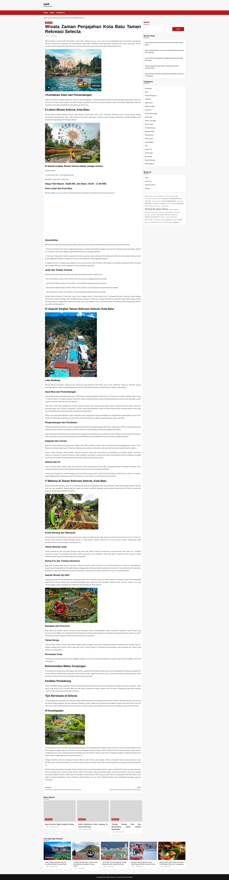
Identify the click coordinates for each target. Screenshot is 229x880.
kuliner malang (148, 206)
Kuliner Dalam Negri (151, 113)
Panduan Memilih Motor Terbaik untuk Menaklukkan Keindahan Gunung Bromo (164, 51)
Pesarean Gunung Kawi (152, 217)
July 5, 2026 (81, 868)
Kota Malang (155, 203)
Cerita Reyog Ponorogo (169, 196)
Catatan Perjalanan (151, 95)
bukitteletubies (160, 196)
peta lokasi (59, 193)
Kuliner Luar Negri (150, 121)
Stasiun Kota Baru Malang (158, 219)
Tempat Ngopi (149, 142)
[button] (184, 12)
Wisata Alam (149, 153)
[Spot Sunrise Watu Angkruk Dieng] (60, 811)
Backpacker (148, 88)
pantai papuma (155, 212)
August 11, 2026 (53, 866)
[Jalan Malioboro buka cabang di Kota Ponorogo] (93, 811)
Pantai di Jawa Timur (156, 209)
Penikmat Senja (149, 131)
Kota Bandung (180, 201)
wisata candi (147, 222)
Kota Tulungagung (178, 203)
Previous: (63, 789)
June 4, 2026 (110, 866)
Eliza (47, 36)
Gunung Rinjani (165, 198)
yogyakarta (176, 222)
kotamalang (162, 203)
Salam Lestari (149, 138)
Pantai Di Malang (173, 209)
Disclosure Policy (150, 185)
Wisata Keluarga (150, 160)
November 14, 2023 (54, 827)
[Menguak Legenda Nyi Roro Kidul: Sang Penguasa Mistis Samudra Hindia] (143, 851)
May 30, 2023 (53, 36)
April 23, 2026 (167, 866)
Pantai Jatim (148, 212)
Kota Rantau (169, 203)
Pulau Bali (168, 217)
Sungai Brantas (169, 220)
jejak (47, 4)
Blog (52, 13)
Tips (146, 146)
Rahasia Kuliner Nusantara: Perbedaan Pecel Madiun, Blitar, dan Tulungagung (164, 75)
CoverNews (120, 877)
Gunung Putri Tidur (156, 198)
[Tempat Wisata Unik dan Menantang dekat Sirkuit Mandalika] (126, 811)
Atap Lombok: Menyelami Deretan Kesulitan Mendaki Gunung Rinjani (164, 43)
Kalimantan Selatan (156, 201)
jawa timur (148, 201)
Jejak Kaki (148, 99)
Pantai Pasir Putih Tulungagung (166, 212)
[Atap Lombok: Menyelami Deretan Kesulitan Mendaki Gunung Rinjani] (57, 851)
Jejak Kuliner (149, 103)
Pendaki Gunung (150, 128)
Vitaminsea (148, 149)
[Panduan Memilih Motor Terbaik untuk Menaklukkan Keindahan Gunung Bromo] (86, 851)
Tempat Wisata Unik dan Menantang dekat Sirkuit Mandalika (126, 826)
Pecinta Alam (149, 124)
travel (180, 219)
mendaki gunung (164, 206)
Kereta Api (148, 110)
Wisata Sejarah (149, 164)
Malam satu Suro (156, 206)
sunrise (175, 220)
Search (146, 22)
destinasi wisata (95, 41)
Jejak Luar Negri (150, 106)
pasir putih (153, 214)
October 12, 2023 (120, 832)
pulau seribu (174, 217)
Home (46, 13)
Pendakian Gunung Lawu (171, 214)
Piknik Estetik (149, 135)
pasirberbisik (148, 214)
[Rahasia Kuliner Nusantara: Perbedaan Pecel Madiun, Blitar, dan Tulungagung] (171, 851)
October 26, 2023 (87, 829)
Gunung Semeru (175, 198)
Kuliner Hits (148, 117)
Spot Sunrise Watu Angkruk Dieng (59, 824)
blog (146, 196)
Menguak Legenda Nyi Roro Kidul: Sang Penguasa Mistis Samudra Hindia (162, 67)
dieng (176, 196)
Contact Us (60, 13)
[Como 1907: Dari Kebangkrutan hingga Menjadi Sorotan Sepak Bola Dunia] (114, 851)
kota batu (148, 203)
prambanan (162, 217)
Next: (125, 789)
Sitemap (147, 188)
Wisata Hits (49, 22)
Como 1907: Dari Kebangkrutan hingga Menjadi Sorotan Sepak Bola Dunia (164, 59)
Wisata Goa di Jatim (156, 222)
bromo (155, 196)
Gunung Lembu (148, 198)
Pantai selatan (176, 212)
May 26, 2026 (139, 866)
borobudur (150, 196)
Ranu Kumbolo (148, 220)
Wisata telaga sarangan (167, 222)
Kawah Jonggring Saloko (168, 201)
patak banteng (160, 214)
